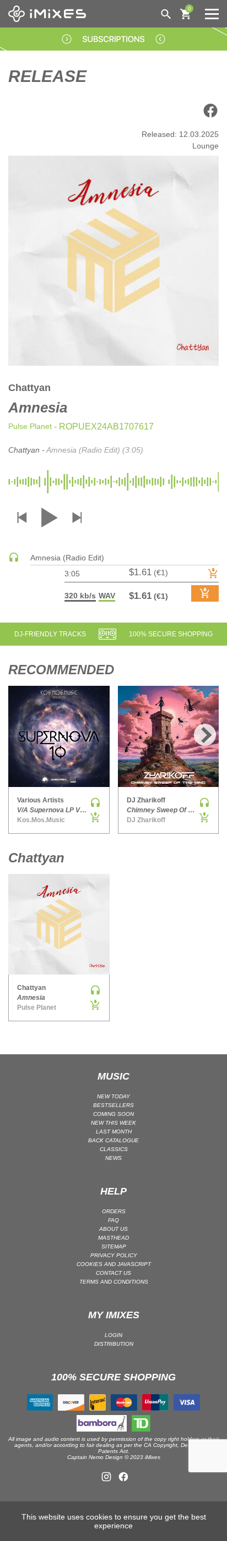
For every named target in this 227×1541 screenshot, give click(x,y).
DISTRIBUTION (113, 1344)
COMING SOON (113, 1114)
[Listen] (13, 559)
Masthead (113, 1238)
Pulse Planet (30, 426)
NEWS (113, 1158)
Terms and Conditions (113, 1282)
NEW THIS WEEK (113, 1123)
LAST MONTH (114, 1132)
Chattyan (29, 387)
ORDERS (114, 1211)
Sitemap (113, 1246)
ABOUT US (113, 1229)
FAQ (113, 1220)
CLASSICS (114, 1149)
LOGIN (113, 1335)
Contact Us (113, 1273)
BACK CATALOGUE (113, 1140)
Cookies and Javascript (114, 1264)
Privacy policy (113, 1255)
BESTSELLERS (113, 1105)
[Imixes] (49, 13)
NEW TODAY (113, 1096)
